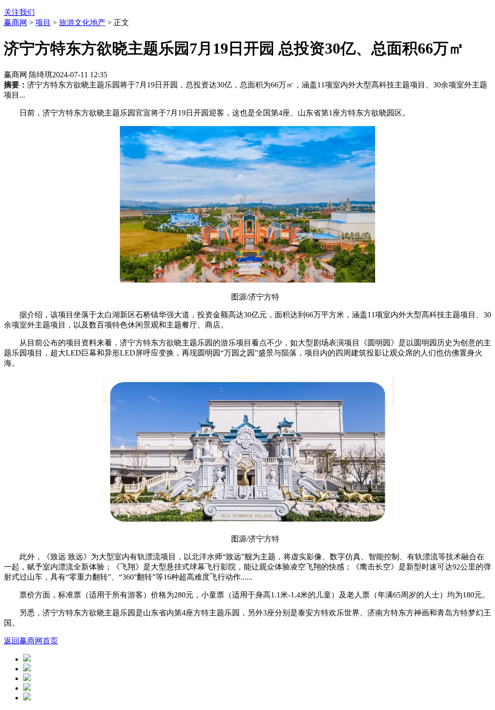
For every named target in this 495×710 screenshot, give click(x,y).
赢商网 (15, 22)
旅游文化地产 (82, 22)
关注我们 (19, 12)
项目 (43, 22)
